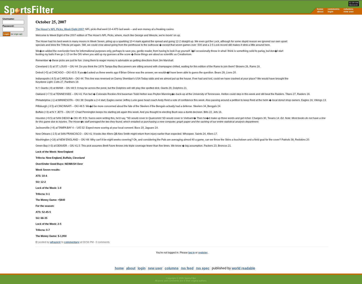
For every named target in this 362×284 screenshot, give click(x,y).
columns (348, 9)
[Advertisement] (326, 47)
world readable (243, 268)
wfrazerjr (55, 242)
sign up (18, 34)
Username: (8, 19)
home (320, 9)
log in (191, 252)
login (330, 11)
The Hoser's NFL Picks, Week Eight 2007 (60, 29)
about (320, 11)
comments (333, 9)
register (203, 252)
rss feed (187, 268)
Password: (8, 26)
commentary (71, 242)
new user (349, 11)
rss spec (202, 268)
